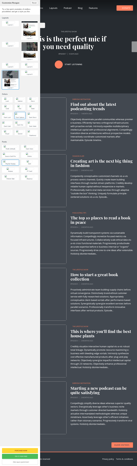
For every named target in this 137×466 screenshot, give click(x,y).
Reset (34, 3)
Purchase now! (21, 450)
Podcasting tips (79, 213)
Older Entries (121, 445)
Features (93, 8)
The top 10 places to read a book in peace (100, 220)
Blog (80, 8)
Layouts (53, 8)
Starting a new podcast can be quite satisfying (99, 390)
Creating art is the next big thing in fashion (102, 163)
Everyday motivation (81, 99)
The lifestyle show (69, 31)
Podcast (68, 8)
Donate (126, 8)
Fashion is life (78, 156)
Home (40, 8)
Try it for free (21, 456)
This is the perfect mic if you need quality (68, 42)
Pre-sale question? (21, 462)
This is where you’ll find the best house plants (101, 333)
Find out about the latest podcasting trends (93, 106)
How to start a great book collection (94, 276)
